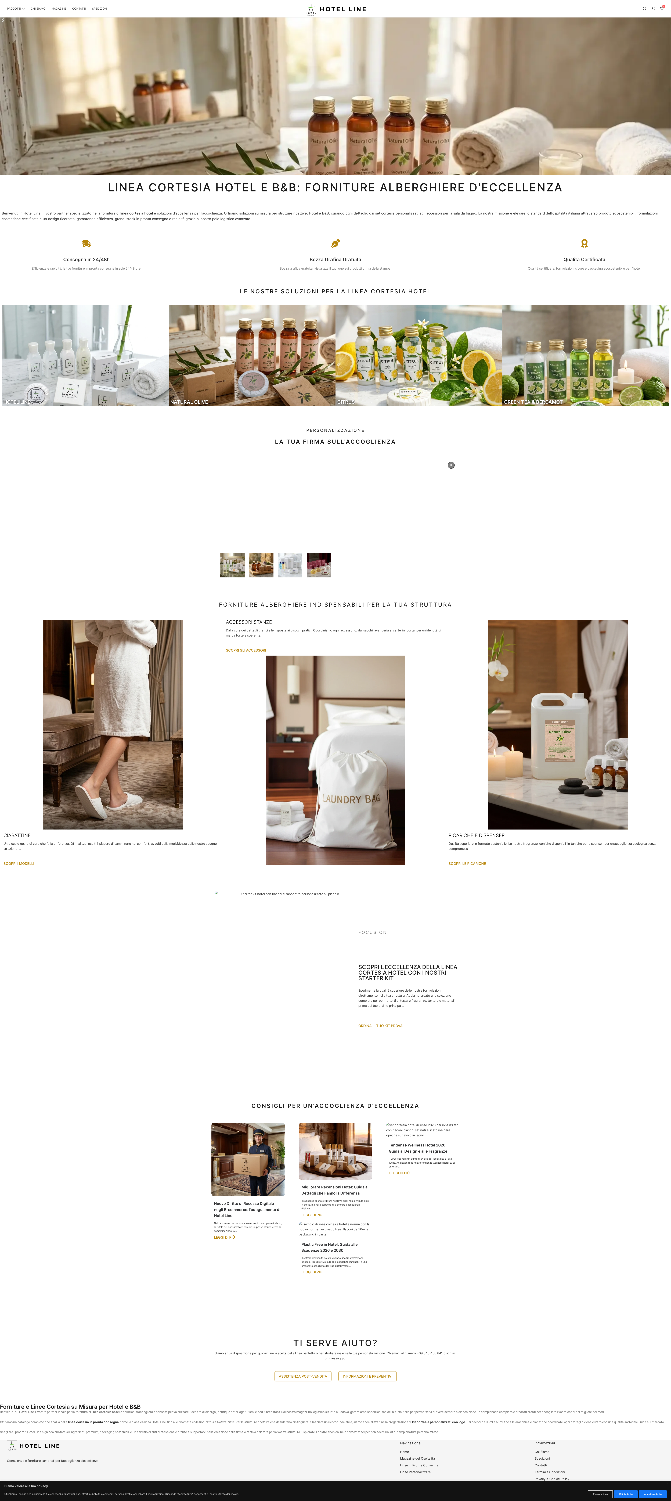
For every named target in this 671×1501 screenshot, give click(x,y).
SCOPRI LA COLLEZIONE (275, 530)
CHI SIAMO (38, 8)
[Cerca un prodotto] (645, 8)
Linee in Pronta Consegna (419, 1465)
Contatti (541, 1465)
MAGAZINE (59, 8)
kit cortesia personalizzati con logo (438, 1422)
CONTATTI (79, 8)
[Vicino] (667, 1484)
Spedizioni (542, 1458)
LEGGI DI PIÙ (224, 1237)
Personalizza (600, 1494)
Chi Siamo (542, 1452)
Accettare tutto (653, 1494)
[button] (335, 96)
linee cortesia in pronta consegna (93, 1422)
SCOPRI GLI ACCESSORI (246, 650)
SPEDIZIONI (99, 8)
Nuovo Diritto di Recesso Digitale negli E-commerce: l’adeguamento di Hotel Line (247, 1209)
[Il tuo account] (653, 8)
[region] (335, 1491)
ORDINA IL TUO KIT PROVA (380, 1026)
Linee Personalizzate (415, 1472)
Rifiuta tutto (626, 1494)
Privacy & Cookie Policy (552, 1479)
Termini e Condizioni (550, 1472)
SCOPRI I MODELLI (18, 864)
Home (404, 1452)
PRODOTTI (14, 8)
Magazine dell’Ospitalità (417, 1458)
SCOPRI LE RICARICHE (467, 864)
